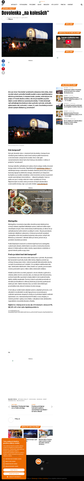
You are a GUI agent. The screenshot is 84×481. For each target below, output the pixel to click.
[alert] (14, 458)
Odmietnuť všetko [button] (14, 473)
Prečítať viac (15, 455)
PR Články (32, 4)
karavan (39, 399)
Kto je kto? (55, 4)
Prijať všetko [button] (14, 470)
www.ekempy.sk (42, 184)
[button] (14, 476)
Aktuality (14, 4)
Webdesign (34, 478)
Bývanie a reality (23, 399)
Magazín (46, 4)
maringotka (12, 400)
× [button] (24, 439)
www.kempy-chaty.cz (43, 168)
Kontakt (70, 4)
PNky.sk (63, 4)
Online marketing (43, 478)
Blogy (39, 4)
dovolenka (33, 399)
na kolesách (20, 400)
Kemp (45, 399)
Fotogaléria (23, 4)
